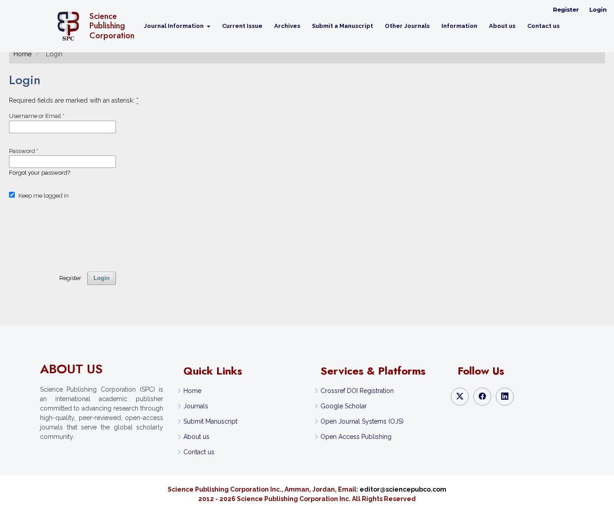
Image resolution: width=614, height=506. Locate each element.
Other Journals (407, 26)
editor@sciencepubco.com (403, 489)
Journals (195, 406)
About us (502, 26)
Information (459, 26)
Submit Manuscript (210, 421)
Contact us (543, 26)
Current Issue (242, 26)
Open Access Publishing (356, 437)
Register (566, 9)
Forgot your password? (39, 172)
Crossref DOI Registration (357, 391)
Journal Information (174, 26)
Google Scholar (343, 406)
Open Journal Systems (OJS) (362, 421)
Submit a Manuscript (342, 26)
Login (598, 9)
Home (22, 54)
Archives (287, 26)
